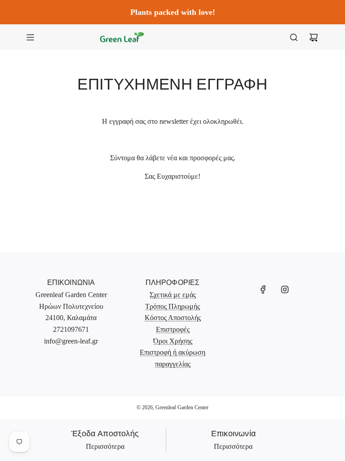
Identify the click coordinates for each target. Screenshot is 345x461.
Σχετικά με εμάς (173, 294)
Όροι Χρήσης (172, 341)
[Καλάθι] (313, 37)
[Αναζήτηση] (294, 37)
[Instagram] (285, 289)
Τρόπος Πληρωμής (172, 306)
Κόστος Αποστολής (173, 317)
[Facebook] (263, 289)
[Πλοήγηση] (30, 37)
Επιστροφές (173, 329)
